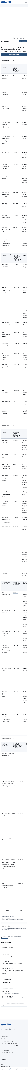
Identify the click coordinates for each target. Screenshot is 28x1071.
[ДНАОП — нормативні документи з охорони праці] (6, 2)
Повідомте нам (4, 937)
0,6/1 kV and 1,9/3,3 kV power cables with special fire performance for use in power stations (13, 972)
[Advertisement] (14, 22)
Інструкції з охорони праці (7, 1041)
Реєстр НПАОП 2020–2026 (7, 1050)
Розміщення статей (5, 1066)
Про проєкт (3, 1059)
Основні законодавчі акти (7, 1038)
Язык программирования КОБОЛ (11, 956)
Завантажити (23, 41)
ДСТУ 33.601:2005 (5, 46)
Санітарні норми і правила (7, 1048)
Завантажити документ (14, 54)
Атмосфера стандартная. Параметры (12, 963)
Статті (2, 1064)
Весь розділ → (23, 943)
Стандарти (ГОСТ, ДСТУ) (6, 1036)
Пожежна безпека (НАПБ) (7, 1052)
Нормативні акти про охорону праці (9, 1043)
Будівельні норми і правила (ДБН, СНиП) (10, 1045)
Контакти (3, 1061)
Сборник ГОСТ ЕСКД (7, 947)
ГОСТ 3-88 (15, 592)
